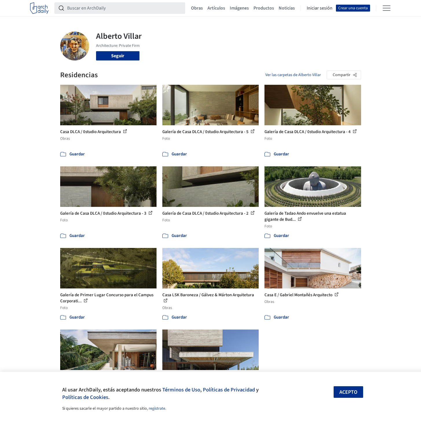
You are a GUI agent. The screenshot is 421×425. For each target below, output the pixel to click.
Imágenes (239, 8)
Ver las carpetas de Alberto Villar (293, 75)
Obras (197, 8)
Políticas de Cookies (85, 397)
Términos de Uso (181, 389)
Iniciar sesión (319, 8)
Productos (263, 8)
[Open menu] (386, 8)
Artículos (216, 8)
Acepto (348, 392)
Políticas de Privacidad (229, 389)
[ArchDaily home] (39, 8)
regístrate (157, 408)
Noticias (287, 8)
